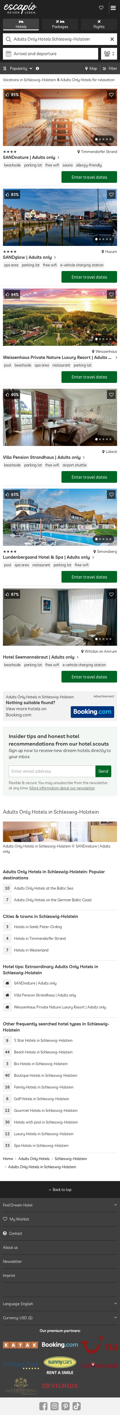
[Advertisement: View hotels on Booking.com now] (92, 712)
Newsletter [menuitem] (12, 1261)
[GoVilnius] (60, 1386)
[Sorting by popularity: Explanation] (37, 68)
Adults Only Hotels (34, 1158)
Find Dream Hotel (17, 1205)
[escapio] (20, 8)
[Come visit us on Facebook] (43, 1406)
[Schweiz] (99, 1365)
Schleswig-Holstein (71, 1158)
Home (8, 1158)
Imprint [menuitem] (9, 1275)
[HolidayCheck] (21, 1365)
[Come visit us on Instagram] (54, 1406)
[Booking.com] (60, 1345)
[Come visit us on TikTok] (77, 1406)
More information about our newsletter (62, 788)
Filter (113, 68)
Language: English (18, 1303)
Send (103, 771)
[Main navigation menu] (113, 8)
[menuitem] (60, 1219)
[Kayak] (21, 1345)
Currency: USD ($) (18, 1317)
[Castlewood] (21, 1386)
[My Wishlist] (101, 7)
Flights (99, 26)
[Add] (111, 94)
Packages (60, 26)
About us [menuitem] (10, 1247)
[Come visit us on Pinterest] (65, 1406)
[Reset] (112, 39)
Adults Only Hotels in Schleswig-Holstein (42, 1166)
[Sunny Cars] (60, 1365)
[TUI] (99, 1345)
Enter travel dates (89, 177)
